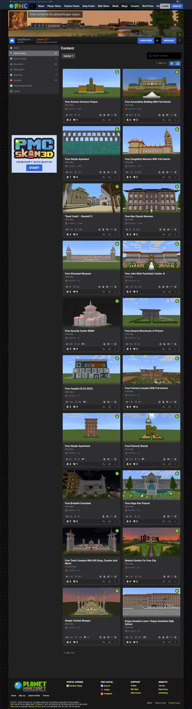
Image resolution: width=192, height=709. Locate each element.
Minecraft (14, 706)
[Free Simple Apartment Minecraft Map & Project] (91, 428)
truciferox (31, 2)
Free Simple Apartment (77, 446)
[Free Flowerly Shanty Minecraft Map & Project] (151, 428)
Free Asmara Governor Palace (81, 101)
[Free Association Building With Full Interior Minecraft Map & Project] (151, 84)
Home (14, 2)
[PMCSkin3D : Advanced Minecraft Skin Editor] (34, 172)
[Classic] (178, 63)
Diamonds (35, 75)
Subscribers (35, 64)
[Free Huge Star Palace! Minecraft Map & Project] (151, 485)
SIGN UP (177, 6)
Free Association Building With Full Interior (148, 101)
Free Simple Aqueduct (77, 159)
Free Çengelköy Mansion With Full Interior (147, 159)
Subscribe (146, 40)
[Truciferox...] (32, 6)
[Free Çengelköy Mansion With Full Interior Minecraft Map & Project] (151, 141)
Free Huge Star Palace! (137, 503)
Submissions (42, 2)
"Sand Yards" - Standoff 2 (78, 216)
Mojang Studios (34, 706)
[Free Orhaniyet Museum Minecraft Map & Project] (91, 256)
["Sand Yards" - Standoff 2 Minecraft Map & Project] (91, 198)
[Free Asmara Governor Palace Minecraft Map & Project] (91, 84)
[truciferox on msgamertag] (179, 34)
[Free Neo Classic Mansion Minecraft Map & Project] (151, 198)
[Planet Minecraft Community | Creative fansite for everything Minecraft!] (30, 686)
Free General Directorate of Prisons (144, 330)
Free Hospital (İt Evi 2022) (79, 388)
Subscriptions (35, 70)
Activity (17, 91)
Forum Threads (35, 59)
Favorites (35, 80)
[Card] (172, 63)
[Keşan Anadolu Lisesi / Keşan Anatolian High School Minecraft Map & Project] (151, 603)
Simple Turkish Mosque (77, 620)
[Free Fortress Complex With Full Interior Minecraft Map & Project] (151, 370)
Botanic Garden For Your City (140, 560)
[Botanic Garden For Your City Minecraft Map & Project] (151, 543)
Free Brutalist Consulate (78, 503)
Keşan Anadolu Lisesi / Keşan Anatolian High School (149, 623)
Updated (67, 56)
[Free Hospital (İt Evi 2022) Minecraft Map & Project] (91, 370)
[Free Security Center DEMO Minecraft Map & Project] (91, 313)
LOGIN (165, 6)
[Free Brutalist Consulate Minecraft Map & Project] (91, 485)
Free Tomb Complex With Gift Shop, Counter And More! (91, 562)
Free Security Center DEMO (79, 330)
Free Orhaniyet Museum (78, 273)
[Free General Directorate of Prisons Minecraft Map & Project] (151, 313)
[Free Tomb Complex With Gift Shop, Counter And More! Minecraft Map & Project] (91, 543)
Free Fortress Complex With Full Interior (146, 388)
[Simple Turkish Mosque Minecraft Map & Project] (91, 603)
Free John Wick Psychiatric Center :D (145, 273)
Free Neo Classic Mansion (139, 216)
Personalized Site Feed (23, 86)
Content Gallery (35, 53)
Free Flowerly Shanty (136, 446)
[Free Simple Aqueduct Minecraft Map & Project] (91, 141)
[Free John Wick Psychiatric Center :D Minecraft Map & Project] (151, 256)
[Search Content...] (150, 55)
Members (22, 2)
